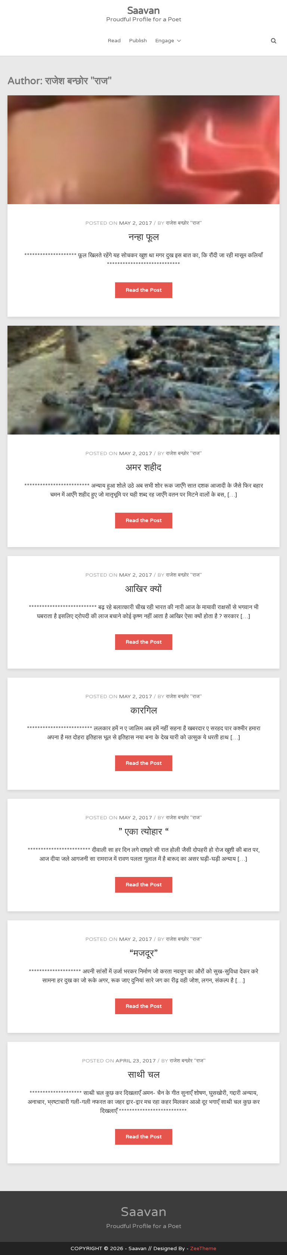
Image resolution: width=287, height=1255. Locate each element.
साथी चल (144, 1074)
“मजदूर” (143, 953)
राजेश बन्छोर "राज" (184, 223)
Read (114, 40)
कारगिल (143, 710)
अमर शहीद (143, 467)
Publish (138, 40)
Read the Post (148, 292)
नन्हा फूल (144, 237)
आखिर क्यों (143, 589)
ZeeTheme (203, 1248)
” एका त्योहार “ (143, 831)
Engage (164, 40)
